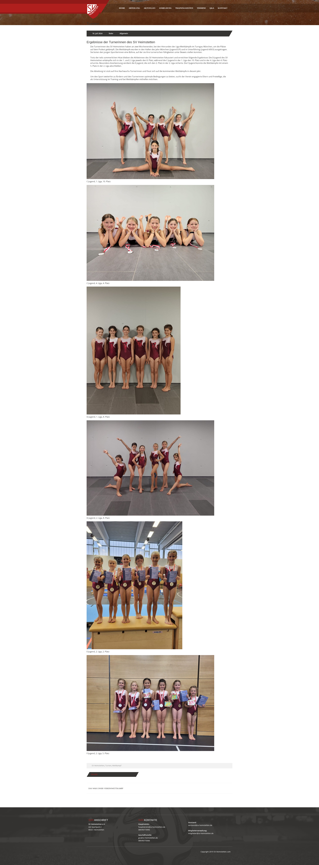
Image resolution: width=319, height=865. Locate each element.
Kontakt (222, 8)
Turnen (108, 765)
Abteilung (134, 8)
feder (111, 33)
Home (122, 8)
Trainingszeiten (184, 8)
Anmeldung (165, 8)
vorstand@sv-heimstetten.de (200, 825)
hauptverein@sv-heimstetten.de (151, 827)
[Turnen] (93, 8)
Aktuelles (149, 8)
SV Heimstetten (98, 765)
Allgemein (124, 33)
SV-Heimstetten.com (222, 852)
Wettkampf (116, 765)
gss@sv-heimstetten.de (148, 838)
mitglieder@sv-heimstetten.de (200, 833)
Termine (201, 8)
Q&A (212, 8)
